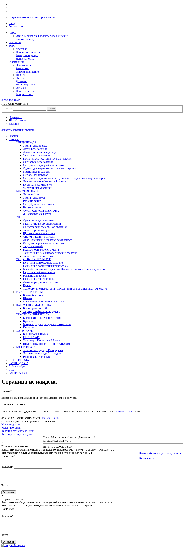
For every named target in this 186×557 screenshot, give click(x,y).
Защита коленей (33, 246)
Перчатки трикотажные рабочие (43, 262)
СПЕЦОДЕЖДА (26, 142)
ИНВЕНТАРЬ (31, 337)
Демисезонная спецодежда (39, 152)
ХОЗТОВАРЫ (25, 330)
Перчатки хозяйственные (38, 278)
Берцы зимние (32, 207)
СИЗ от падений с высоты (39, 236)
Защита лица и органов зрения (42, 223)
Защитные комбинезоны (38, 256)
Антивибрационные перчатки (41, 282)
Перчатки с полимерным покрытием (45, 265)
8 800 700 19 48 (49, 417)
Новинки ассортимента (37, 184)
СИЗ (18, 217)
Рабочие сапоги (32, 200)
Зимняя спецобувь (34, 197)
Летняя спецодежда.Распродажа (42, 353)
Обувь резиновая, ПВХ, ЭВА (41, 210)
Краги (27, 285)
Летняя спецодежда (35, 148)
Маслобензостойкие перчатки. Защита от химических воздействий (64, 269)
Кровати (28, 321)
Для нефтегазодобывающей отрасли (45, 181)
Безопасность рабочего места (41, 249)
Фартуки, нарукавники (37, 187)
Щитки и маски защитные (39, 233)
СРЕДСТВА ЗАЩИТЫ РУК (33, 259)
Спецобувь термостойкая (38, 204)
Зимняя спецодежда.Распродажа (43, 350)
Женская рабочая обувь (37, 213)
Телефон (7, 466)
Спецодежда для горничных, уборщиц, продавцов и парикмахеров (64, 178)
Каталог (14, 139)
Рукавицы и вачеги (35, 275)
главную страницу (125, 411)
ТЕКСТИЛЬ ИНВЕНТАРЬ (32, 314)
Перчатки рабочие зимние (39, 272)
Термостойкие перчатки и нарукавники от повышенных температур (65, 288)
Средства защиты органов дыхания (45, 226)
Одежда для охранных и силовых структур (49, 168)
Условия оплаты (11, 427)
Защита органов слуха (36, 230)
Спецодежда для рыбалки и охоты (44, 165)
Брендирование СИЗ (35, 308)
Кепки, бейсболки (34, 295)
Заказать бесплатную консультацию (161, 453)
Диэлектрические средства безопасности (48, 239)
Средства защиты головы (38, 220)
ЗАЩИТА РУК (18, 372)
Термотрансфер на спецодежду (42, 311)
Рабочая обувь (17, 366)
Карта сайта (146, 458)
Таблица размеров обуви (16, 434)
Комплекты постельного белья (42, 317)
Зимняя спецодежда (35, 145)
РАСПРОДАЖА (26, 346)
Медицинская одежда (36, 171)
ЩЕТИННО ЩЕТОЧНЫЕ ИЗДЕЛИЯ (46, 343)
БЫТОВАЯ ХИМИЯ (36, 333)
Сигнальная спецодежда (38, 161)
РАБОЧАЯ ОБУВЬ (27, 191)
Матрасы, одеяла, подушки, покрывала (47, 324)
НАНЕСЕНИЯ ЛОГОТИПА (33, 304)
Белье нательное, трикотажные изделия (47, 158)
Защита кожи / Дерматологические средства (50, 252)
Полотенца (30, 327)
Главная (13, 135)
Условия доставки (12, 424)
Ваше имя (8, 456)
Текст (4, 485)
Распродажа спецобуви (37, 356)
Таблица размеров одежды (17, 430)
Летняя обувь (31, 194)
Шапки (27, 298)
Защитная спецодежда (36, 155)
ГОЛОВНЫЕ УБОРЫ (29, 291)
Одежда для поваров (35, 174)
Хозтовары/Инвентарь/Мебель (41, 340)
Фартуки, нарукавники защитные (44, 243)
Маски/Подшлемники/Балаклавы (43, 301)
